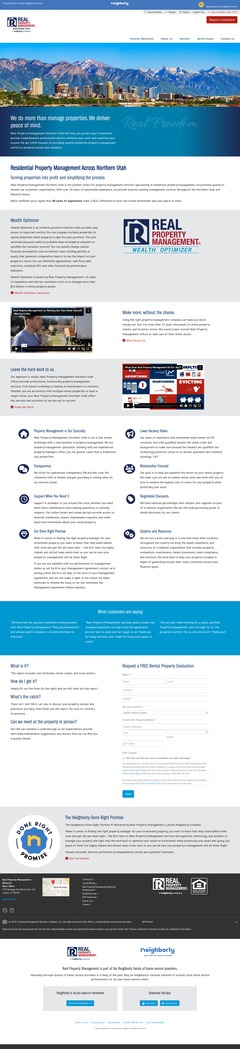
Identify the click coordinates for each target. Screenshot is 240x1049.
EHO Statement (89, 897)
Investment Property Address (139, 719)
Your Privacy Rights (155, 1022)
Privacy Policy (129, 773)
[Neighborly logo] (120, 3)
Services (185, 38)
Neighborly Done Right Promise (221, 6)
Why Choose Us (135, 340)
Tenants (172, 12)
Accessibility (114, 1022)
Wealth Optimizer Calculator (32, 293)
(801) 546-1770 (229, 12)
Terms (199, 770)
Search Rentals (154, 12)
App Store (150, 1003)
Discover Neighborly (79, 1003)
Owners (186, 12)
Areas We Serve (24, 407)
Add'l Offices (9, 899)
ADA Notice (147, 921)
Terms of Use (81, 1022)
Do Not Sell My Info (133, 1022)
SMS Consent (129, 752)
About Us (166, 38)
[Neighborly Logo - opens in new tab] (168, 951)
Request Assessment (222, 20)
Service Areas (205, 38)
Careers (85, 904)
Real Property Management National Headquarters (99, 888)
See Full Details (79, 858)
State (170, 736)
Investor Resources (142, 38)
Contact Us (227, 38)
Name (127, 674)
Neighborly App (89, 893)
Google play (170, 1003)
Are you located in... (134, 706)
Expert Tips (199, 12)
